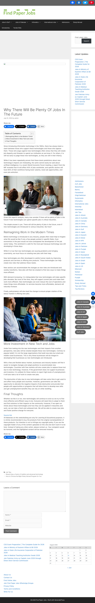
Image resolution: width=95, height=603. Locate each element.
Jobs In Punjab (80, 249)
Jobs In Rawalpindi (82, 255)
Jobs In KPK (79, 241)
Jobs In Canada (81, 221)
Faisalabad (79, 192)
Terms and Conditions (12, 589)
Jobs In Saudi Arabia (82, 258)
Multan (77, 272)
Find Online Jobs (10, 580)
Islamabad (79, 209)
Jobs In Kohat (80, 238)
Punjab (77, 277)
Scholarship (6, 28)
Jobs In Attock (80, 215)
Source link (8, 415)
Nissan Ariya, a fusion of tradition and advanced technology (24, 474)
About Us (7, 575)
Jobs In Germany (81, 226)
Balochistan (79, 187)
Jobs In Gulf (6, 22)
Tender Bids (17, 28)
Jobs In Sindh (80, 260)
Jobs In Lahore (80, 243)
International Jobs (50, 22)
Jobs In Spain (80, 263)
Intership (78, 207)
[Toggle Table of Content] (31, 133)
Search (86, 41)
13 (68, 555)
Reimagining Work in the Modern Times (19, 136)
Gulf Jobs (80, 332)
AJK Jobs (78, 184)
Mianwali (78, 269)
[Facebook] (93, 294)
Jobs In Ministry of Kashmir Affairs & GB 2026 (83, 71)
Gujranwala (79, 198)
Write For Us (8, 592)
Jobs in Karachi (80, 235)
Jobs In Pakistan (20, 22)
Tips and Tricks (80, 286)
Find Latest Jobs (81, 37)
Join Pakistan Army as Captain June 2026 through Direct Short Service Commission (82, 99)
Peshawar (78, 275)
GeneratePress (59, 600)
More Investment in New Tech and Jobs (19, 139)
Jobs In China (80, 224)
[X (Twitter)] (93, 298)
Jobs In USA (81, 322)
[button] (33, 196)
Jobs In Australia (81, 218)
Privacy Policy (9, 586)
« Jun (69, 568)
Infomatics (35, 22)
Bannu (77, 190)
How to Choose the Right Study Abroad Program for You (23, 476)
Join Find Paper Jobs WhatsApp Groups (18, 583)
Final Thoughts (11, 141)
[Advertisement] (34, 46)
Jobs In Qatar (80, 252)
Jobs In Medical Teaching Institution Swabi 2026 (82, 89)
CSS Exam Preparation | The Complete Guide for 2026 (24, 544)
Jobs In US (79, 266)
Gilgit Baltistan (80, 195)
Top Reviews (79, 289)
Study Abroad (77, 22)
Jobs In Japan (80, 232)
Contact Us (8, 577)
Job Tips (8, 472)
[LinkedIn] (93, 302)
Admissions (65, 22)
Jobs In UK (81, 312)
